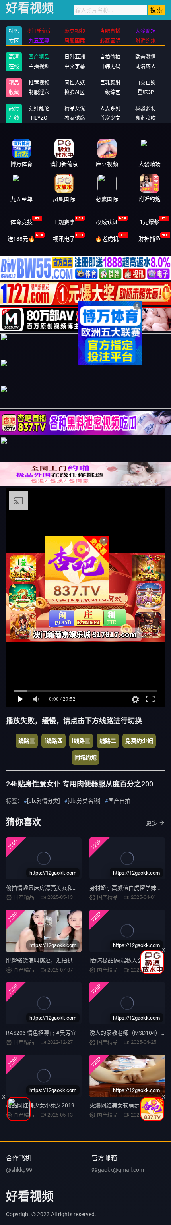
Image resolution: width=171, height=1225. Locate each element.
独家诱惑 (74, 118)
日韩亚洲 (74, 57)
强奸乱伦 (39, 108)
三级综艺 (110, 92)
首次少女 (110, 118)
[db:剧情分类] (43, 801)
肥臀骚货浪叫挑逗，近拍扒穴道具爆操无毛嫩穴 (64, 960)
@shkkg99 (19, 1170)
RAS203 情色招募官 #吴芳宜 (41, 1033)
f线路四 (53, 741)
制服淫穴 (39, 92)
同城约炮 (85, 757)
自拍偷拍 (110, 57)
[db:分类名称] (84, 801)
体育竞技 (21, 222)
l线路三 (81, 741)
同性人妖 (74, 82)
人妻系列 (110, 108)
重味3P (146, 92)
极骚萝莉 (145, 108)
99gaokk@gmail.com (117, 1170)
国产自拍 (119, 801)
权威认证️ (107, 222)
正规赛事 (64, 222)
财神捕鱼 (149, 239)
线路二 (107, 741)
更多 (151, 823)
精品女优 (74, 108)
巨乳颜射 (110, 82)
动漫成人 (145, 66)
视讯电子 (64, 239)
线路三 (26, 741)
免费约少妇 (139, 741)
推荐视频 (39, 82)
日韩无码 (110, 66)
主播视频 (39, 66)
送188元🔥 (21, 239)
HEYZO (39, 118)
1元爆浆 (149, 222)
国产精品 (39, 57)
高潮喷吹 (145, 118)
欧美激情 (145, 57)
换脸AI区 (74, 92)
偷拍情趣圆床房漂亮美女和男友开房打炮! (57, 888)
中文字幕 (74, 66)
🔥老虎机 (107, 239)
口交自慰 (145, 82)
